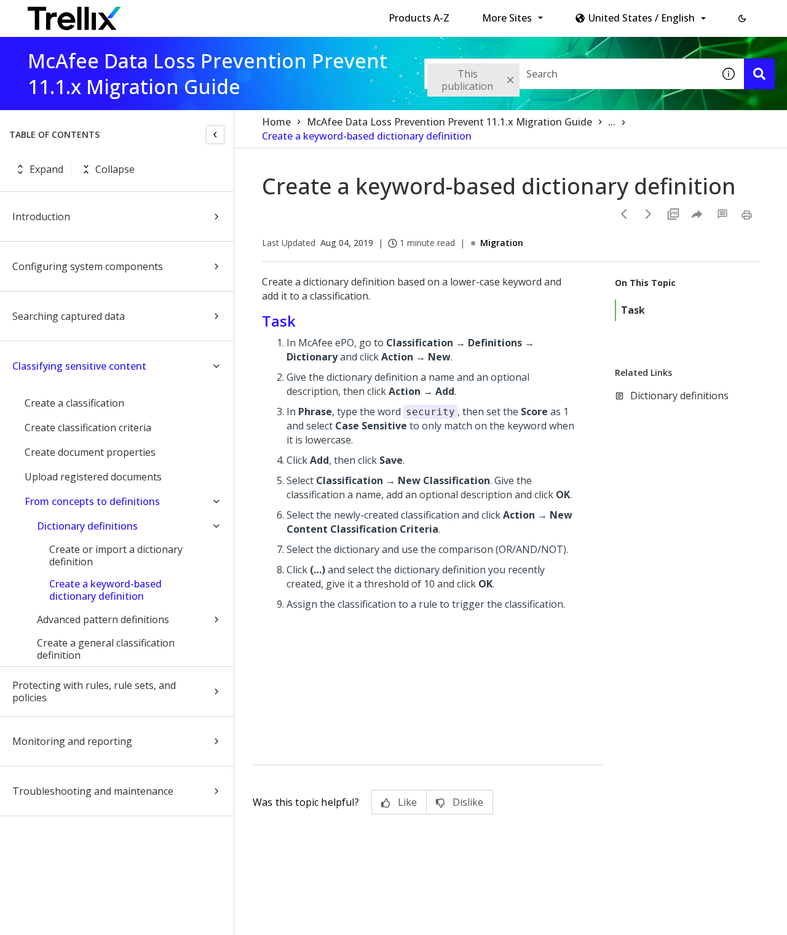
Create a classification (74, 403)
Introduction (41, 216)
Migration (501, 243)
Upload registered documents (93, 476)
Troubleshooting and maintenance (92, 791)
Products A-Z (419, 18)
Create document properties (90, 452)
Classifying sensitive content (79, 366)
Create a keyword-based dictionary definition (105, 590)
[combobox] (568, 73)
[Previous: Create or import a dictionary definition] (624, 214)
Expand (46, 169)
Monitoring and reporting (72, 741)
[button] (742, 18)
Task (633, 310)
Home (276, 122)
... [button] (611, 122)
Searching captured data (68, 316)
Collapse (115, 169)
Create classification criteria (88, 427)
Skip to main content (203, 14)
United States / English (641, 18)
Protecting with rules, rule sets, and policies (94, 691)
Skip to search (297, 14)
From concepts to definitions (92, 501)
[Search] (759, 73)
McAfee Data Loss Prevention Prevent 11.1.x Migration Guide (449, 122)
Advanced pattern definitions (103, 619)
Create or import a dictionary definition (116, 555)
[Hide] (215, 134)
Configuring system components (87, 266)
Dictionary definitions (87, 526)
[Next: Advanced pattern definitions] (648, 214)
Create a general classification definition (106, 649)
